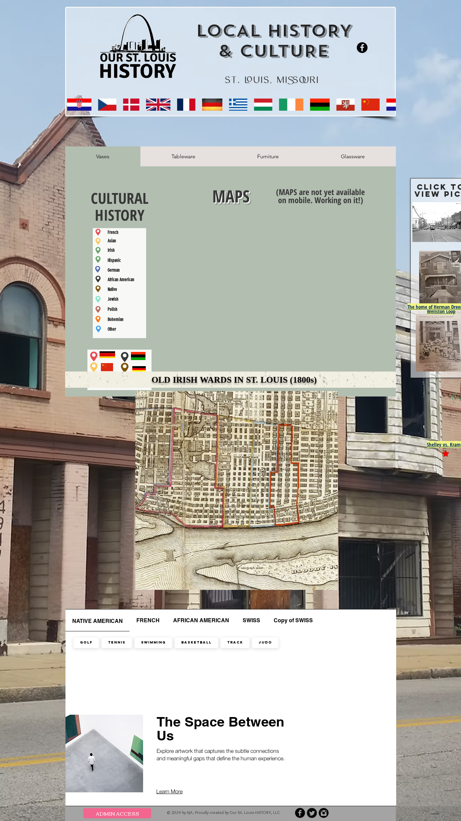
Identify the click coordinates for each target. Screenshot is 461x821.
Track (235, 642)
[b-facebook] (300, 813)
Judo (265, 642)
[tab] (102, 156)
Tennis (117, 642)
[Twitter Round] (312, 813)
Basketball (196, 642)
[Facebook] (362, 47)
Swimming (153, 642)
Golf (86, 642)
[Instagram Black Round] (324, 813)
